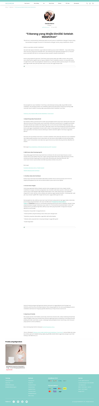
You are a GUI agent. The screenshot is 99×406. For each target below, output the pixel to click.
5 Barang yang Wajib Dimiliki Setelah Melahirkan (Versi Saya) (48, 332)
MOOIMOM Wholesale (9, 384)
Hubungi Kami (31, 380)
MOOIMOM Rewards (32, 393)
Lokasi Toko (7, 382)
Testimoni (11, 7)
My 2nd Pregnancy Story (49, 327)
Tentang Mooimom (9, 380)
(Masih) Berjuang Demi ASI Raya (31, 170)
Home (6, 7)
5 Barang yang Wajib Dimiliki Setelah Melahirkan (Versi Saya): (39, 113)
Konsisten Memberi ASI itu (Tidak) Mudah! (34, 168)
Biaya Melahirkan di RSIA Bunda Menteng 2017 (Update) (42, 147)
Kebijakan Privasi (31, 389)
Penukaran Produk (32, 384)
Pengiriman (30, 382)
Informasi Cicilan (31, 391)
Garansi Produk (31, 387)
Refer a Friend (31, 395)
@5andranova (45, 27)
